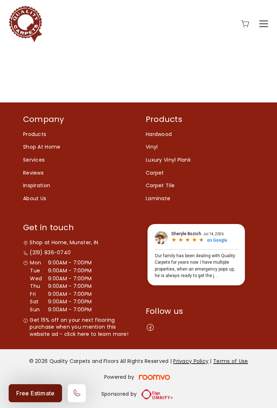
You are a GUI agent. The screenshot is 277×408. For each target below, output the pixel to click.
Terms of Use (230, 361)
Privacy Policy (190, 361)
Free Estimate (35, 393)
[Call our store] (77, 393)
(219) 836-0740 (50, 252)
